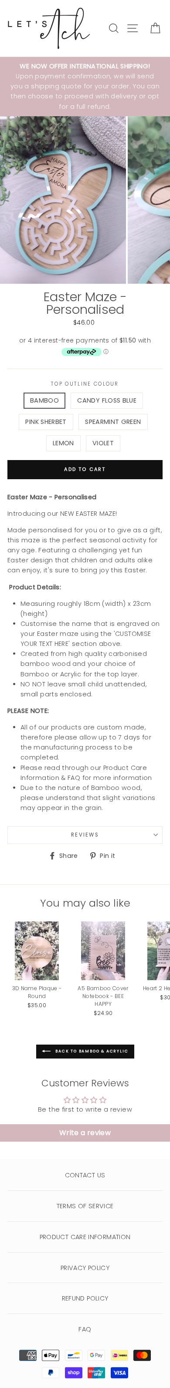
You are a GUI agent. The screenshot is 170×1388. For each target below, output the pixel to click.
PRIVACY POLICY (85, 1268)
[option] (85, 86)
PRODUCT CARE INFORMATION (85, 1237)
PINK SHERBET (45, 421)
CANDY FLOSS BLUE (106, 400)
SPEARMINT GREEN (113, 421)
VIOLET (103, 443)
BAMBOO (44, 400)
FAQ (84, 1329)
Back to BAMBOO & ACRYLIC (91, 1051)
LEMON (63, 443)
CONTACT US (85, 1175)
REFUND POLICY (85, 1298)
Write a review (85, 1133)
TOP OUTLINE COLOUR (85, 383)
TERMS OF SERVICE (85, 1206)
